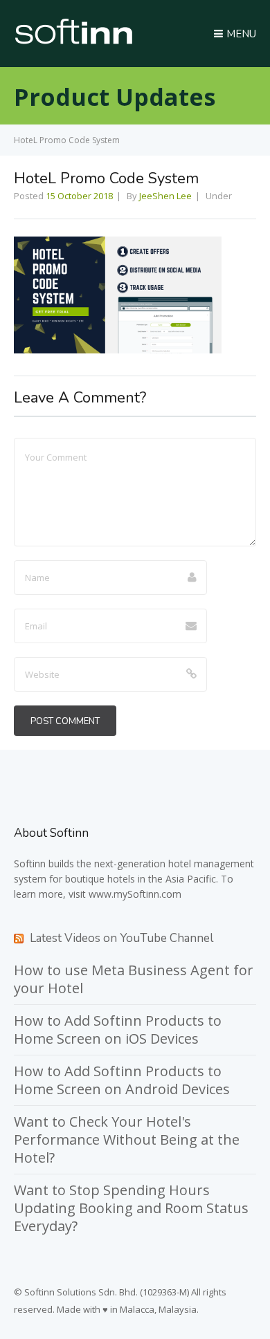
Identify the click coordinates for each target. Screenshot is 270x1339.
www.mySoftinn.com (135, 894)
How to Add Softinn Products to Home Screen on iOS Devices (118, 1029)
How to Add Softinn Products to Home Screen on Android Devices (122, 1080)
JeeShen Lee (165, 196)
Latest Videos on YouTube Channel (121, 938)
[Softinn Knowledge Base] (74, 41)
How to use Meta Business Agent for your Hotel (133, 979)
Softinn (30, 863)
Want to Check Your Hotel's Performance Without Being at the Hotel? (127, 1139)
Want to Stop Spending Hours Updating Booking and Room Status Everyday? (131, 1208)
